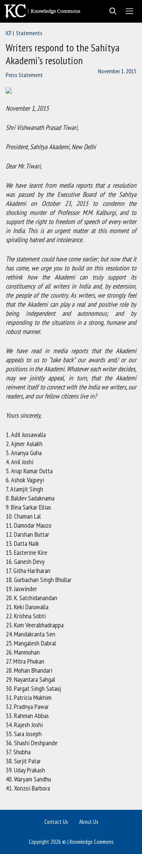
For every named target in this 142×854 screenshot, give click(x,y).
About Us (88, 821)
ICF (9, 33)
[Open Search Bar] (111, 11)
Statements (29, 33)
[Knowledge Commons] (44, 11)
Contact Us (56, 821)
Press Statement (24, 75)
